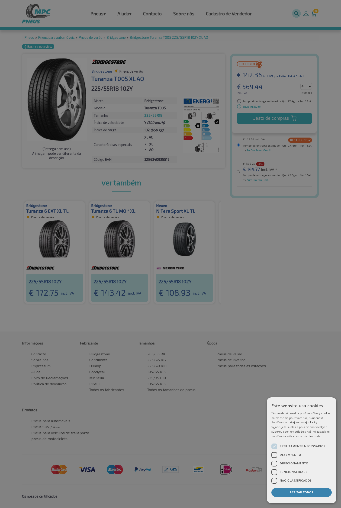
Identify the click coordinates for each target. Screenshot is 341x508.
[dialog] (301, 450)
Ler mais (314, 436)
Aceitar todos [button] (301, 492)
